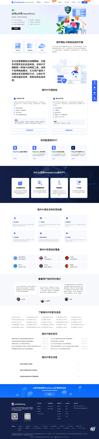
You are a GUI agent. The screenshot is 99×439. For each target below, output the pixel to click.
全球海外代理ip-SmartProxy (63, 322)
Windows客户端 (40, 413)
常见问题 (59, 413)
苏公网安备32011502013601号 (62, 437)
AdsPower (20, 426)
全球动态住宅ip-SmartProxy (48, 324)
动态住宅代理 (50, 406)
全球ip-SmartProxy (17, 317)
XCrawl (52, 428)
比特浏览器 (28, 426)
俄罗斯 (67, 413)
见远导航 (20, 428)
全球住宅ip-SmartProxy (62, 324)
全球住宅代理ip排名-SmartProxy (34, 327)
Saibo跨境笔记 (54, 426)
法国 (66, 411)
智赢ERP (20, 430)
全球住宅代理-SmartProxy (48, 327)
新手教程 (59, 408)
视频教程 (59, 411)
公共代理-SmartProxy (32, 319)
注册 (84, 2)
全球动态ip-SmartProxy (32, 322)
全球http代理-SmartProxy (33, 317)
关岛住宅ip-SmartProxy (62, 319)
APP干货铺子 (70, 426)
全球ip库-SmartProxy (77, 317)
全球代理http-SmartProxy (78, 327)
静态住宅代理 (50, 408)
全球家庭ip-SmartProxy (77, 322)
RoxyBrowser (35, 426)
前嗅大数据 (62, 426)
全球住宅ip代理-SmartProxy (78, 324)
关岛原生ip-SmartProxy (77, 319)
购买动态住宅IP (29, 130)
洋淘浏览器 (27, 428)
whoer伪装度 (66, 428)
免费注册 (49, 394)
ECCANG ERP (45, 426)
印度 (66, 416)
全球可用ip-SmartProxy (32, 324)
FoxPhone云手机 (81, 428)
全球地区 (39, 411)
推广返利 (67, 2)
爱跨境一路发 (78, 426)
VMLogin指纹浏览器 (37, 428)
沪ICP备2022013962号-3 (50, 437)
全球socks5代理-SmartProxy (18, 319)
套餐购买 (39, 2)
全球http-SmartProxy (17, 322)
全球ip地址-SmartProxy (62, 317)
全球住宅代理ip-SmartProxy (18, 327)
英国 (66, 408)
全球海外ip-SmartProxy (47, 322)
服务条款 (59, 418)
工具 (53, 2)
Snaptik (73, 428)
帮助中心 (60, 2)
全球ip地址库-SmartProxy (48, 317)
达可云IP (58, 428)
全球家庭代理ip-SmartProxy (18, 324)
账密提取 (39, 408)
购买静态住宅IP (69, 130)
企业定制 (73, 2)
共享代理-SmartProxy (47, 319)
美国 (66, 406)
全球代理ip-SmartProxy (62, 327)
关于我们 (59, 416)
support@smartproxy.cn (80, 406)
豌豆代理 (45, 428)
